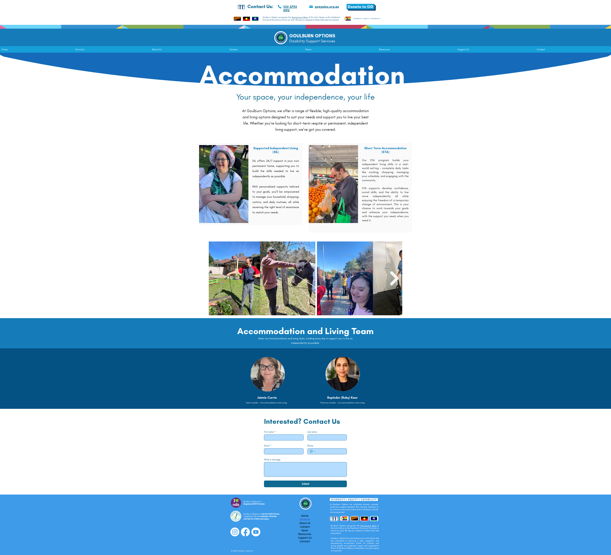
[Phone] (279, 7)
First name (270, 431)
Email (267, 445)
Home (304, 516)
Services (305, 519)
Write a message (272, 459)
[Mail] (311, 7)
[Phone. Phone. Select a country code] (312, 451)
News (305, 530)
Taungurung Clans (300, 17)
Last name (312, 431)
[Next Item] (394, 278)
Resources (304, 534)
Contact (305, 541)
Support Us (305, 538)
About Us (304, 523)
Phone (310, 445)
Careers (305, 527)
